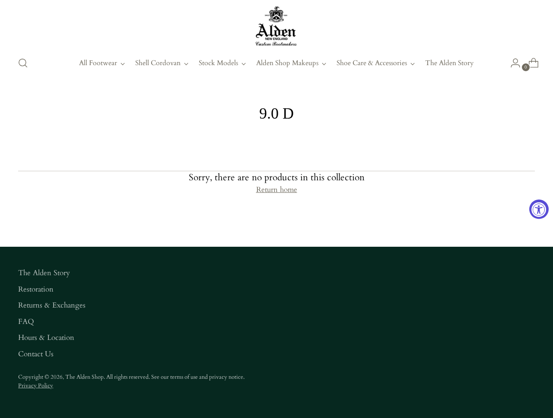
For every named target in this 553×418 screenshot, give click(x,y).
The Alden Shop (84, 377)
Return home (276, 190)
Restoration (36, 289)
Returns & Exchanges (52, 305)
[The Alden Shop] (276, 26)
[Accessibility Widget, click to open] (539, 209)
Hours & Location (46, 338)
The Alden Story (44, 273)
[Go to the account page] (512, 63)
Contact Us (36, 354)
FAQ (26, 322)
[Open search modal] (23, 63)
